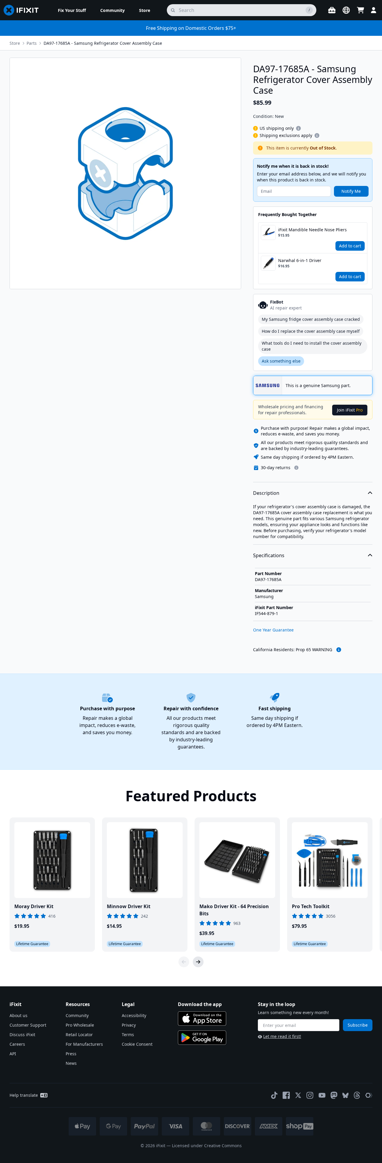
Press (71, 1053)
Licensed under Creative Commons (207, 1145)
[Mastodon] (334, 1095)
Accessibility (134, 1015)
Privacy (129, 1025)
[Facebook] (286, 1095)
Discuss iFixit (22, 1034)
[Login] (373, 10)
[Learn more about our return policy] (296, 467)
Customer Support (28, 1025)
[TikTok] (274, 1095)
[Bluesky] (345, 1095)
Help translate (24, 1095)
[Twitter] (298, 1095)
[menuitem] (72, 10)
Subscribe (358, 1025)
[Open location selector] (346, 10)
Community (77, 1015)
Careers (17, 1044)
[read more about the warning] (338, 649)
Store (15, 43)
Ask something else (281, 361)
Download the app (200, 1004)
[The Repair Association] (368, 1095)
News (71, 1063)
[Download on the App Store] (202, 1018)
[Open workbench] (332, 10)
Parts (32, 43)
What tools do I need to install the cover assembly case (311, 346)
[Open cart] (360, 10)
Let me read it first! (282, 1036)
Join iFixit (350, 410)
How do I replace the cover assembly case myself (311, 331)
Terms (128, 1034)
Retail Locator (79, 1034)
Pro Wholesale (80, 1025)
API (13, 1053)
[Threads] (357, 1095)
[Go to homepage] (24, 10)
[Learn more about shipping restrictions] (298, 128)
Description (266, 493)
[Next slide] (198, 961)
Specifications (268, 555)
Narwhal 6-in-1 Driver (299, 260)
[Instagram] (310, 1095)
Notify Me (351, 191)
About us (18, 1015)
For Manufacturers (84, 1044)
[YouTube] (322, 1095)
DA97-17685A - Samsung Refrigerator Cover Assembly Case (103, 43)
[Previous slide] (183, 961)
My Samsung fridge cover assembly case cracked (311, 319)
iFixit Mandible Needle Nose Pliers (312, 229)
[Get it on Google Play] (202, 1037)
